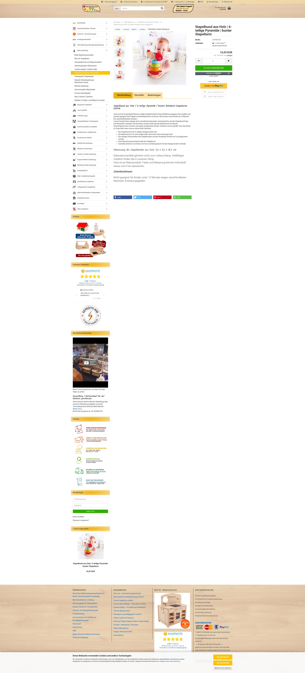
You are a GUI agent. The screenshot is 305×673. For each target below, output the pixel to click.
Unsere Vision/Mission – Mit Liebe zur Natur (130, 604)
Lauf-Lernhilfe (82, 110)
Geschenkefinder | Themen (86, 28)
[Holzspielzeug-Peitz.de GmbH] (91, 8)
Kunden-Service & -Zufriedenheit (85, 607)
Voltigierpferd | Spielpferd (86, 187)
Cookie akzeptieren (84, 389)
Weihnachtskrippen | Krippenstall (88, 192)
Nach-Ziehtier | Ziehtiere (84, 97)
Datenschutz (77, 627)
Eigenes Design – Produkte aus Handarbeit (129, 607)
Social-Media (118, 635)
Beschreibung (123, 95)
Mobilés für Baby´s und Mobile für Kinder (90, 100)
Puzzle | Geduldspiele (83, 93)
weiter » (134, 29)
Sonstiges (80, 203)
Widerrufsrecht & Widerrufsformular (86, 634)
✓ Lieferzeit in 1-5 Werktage (183, 2)
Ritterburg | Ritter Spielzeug (86, 165)
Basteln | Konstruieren (84, 149)
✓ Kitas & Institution (129, 2)
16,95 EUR (90, 571)
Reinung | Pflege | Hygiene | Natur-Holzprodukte (131, 621)
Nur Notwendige (223, 663)
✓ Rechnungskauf (110, 2)
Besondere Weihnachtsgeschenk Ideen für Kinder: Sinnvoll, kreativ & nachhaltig (88, 594)
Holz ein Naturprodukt (122, 611)
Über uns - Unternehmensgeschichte (127, 593)
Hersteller (139, 95)
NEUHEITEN (81, 23)
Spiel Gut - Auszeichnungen (86, 34)
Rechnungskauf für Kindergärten (85, 603)
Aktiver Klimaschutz (121, 628)
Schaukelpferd (82, 170)
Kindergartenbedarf (84, 39)
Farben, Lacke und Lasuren (124, 618)
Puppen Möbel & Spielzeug (86, 159)
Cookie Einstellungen (80, 637)
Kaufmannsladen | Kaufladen (87, 127)
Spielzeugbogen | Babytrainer (86, 66)
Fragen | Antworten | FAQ (123, 632)
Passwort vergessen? (81, 520)
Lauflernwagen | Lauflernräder (86, 69)
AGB (74, 631)
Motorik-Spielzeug (81, 86)
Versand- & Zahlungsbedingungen (85, 610)
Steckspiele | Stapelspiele (84, 76)
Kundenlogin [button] (213, 2)
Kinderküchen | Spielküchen (86, 132)
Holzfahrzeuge (82, 116)
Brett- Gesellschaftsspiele (86, 176)
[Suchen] (162, 8)
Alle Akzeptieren (223, 657)
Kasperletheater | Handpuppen (87, 121)
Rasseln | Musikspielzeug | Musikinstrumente (84, 81)
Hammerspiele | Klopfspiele (85, 89)
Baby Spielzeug (82, 50)
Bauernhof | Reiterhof (84, 105)
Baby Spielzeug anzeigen (84, 55)
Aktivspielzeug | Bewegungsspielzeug (90, 45)
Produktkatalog (78, 614)
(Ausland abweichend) (219, 45)
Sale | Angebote (82, 209)
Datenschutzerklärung (172, 661)
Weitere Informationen (222, 668)
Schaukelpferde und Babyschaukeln (88, 62)
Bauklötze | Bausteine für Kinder (87, 73)
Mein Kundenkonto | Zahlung (83, 600)
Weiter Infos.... (78, 409)
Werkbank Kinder (83, 198)
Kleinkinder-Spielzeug (84, 143)
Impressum (77, 624)
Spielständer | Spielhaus (85, 181)
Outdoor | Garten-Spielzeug (86, 154)
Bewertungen (154, 95)
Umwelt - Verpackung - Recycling (126, 625)
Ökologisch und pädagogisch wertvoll (127, 614)
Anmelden (90, 511)
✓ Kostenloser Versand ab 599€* (155, 2)
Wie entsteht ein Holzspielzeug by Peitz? (129, 597)
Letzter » (143, 29)
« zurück (126, 29)
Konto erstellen (78, 517)
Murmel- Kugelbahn (82, 58)
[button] (200, 2)
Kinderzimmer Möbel (84, 138)
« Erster (117, 29)
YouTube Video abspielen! (93, 363)
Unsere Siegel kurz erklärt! (123, 600)
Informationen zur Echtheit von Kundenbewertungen (84, 618)
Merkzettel (227, 2)
